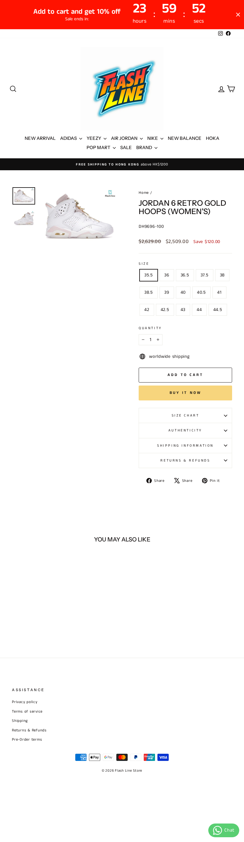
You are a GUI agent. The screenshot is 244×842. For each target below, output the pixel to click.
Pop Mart (99, 147)
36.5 (185, 275)
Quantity (150, 328)
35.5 (148, 275)
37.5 (205, 275)
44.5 (217, 310)
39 (166, 292)
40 (183, 292)
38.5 (148, 292)
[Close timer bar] (238, 14)
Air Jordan (124, 138)
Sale (126, 147)
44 (199, 310)
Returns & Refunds (185, 460)
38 (222, 275)
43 (183, 310)
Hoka (212, 138)
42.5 (165, 310)
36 (166, 275)
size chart (185, 415)
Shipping (20, 720)
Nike (153, 138)
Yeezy (94, 138)
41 (219, 292)
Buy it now (185, 393)
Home (144, 192)
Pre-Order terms (27, 739)
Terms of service (27, 711)
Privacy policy (24, 702)
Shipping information (185, 445)
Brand (144, 147)
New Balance (184, 138)
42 (146, 310)
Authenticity (185, 430)
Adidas (69, 138)
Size (144, 263)
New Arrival (40, 138)
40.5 (201, 292)
